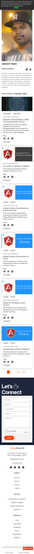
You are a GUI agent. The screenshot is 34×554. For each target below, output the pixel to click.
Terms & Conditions (23, 552)
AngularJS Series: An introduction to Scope (16, 258)
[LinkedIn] (19, 467)
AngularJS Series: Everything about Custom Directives (16, 209)
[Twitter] (15, 467)
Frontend (13, 202)
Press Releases (17, 534)
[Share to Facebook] (4, 138)
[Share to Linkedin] (12, 138)
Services (17, 481)
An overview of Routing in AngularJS (16, 166)
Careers (17, 488)
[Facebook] (11, 467)
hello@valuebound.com (17, 459)
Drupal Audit (16, 509)
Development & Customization (17, 499)
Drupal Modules (16, 113)
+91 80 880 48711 (17, 463)
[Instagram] (23, 467)
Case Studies (17, 524)
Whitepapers (17, 527)
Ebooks (17, 531)
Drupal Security (7, 113)
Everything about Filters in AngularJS (16, 349)
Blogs (17, 520)
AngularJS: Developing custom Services (14, 304)
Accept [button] (16, 7)
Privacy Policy (9, 552)
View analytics (7, 142)
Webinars (17, 537)
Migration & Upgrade (17, 502)
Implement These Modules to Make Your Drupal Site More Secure (16, 121)
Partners (17, 485)
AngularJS (6, 202)
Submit (9, 438)
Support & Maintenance (17, 506)
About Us (17, 478)
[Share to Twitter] (8, 138)
